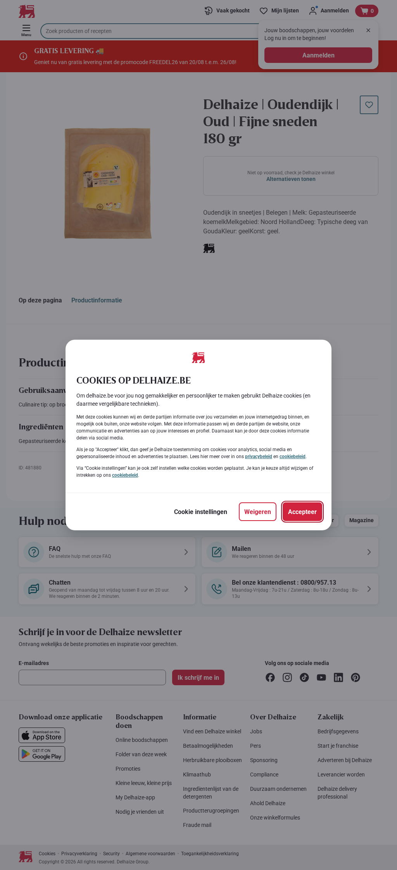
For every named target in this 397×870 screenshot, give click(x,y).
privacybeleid (258, 456)
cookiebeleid (293, 456)
